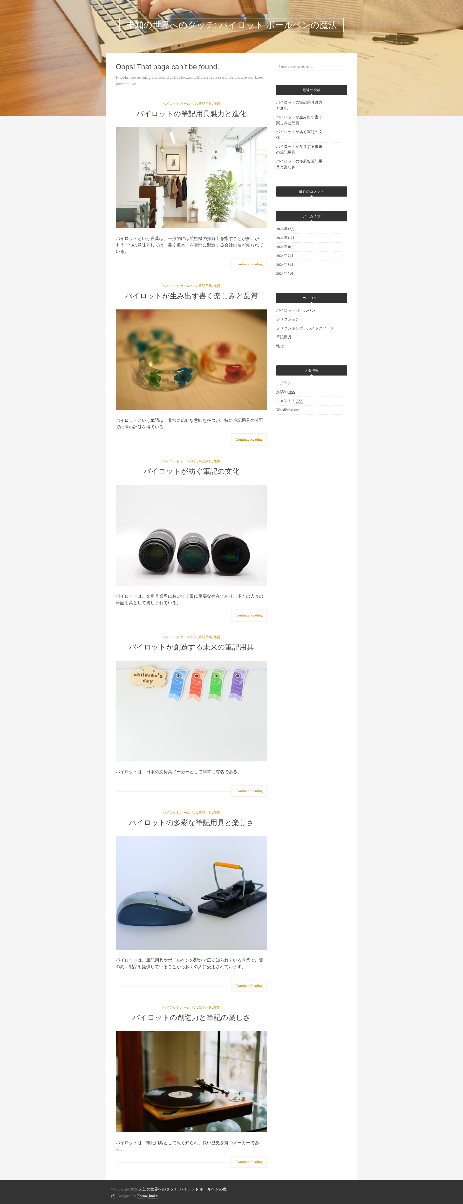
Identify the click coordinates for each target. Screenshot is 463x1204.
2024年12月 (285, 229)
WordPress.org (287, 409)
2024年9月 (284, 255)
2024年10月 (285, 246)
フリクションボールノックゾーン (305, 328)
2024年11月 (285, 237)
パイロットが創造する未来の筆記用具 (191, 647)
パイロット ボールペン (180, 104)
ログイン (284, 383)
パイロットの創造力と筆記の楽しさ (191, 1017)
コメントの (289, 401)
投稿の (285, 392)
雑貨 (216, 104)
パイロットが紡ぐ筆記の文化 (191, 471)
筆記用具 (205, 104)
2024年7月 (284, 273)
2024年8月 (284, 264)
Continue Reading (249, 264)
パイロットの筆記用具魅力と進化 (191, 114)
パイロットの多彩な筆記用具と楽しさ (191, 823)
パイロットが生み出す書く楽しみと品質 (191, 296)
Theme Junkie (147, 1195)
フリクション (287, 319)
